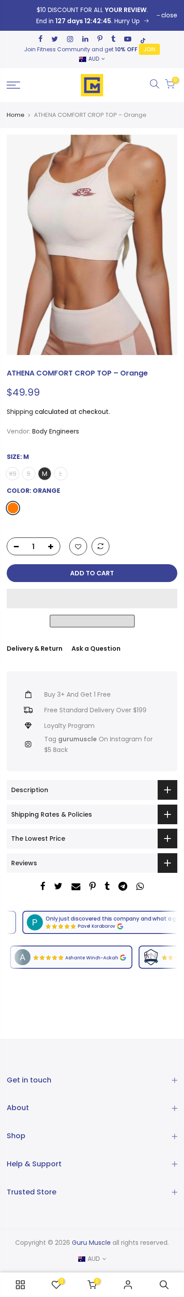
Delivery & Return (35, 648)
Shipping (20, 411)
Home (16, 115)
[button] (92, 599)
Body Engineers (55, 431)
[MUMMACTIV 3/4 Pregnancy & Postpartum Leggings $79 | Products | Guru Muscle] (20, 1285)
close (169, 15)
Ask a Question (96, 648)
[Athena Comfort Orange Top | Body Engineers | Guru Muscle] (92, 15)
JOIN (149, 49)
